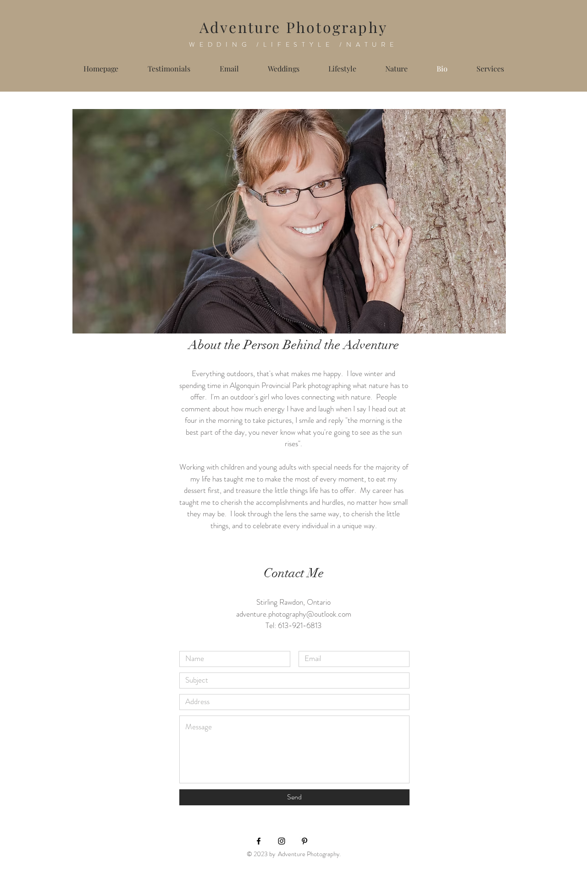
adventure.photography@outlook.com (293, 613)
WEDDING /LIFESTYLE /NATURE (293, 44)
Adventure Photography (293, 27)
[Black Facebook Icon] (258, 841)
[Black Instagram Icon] (281, 841)
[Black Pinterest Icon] (304, 841)
